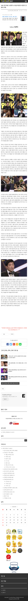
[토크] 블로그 (8, 494)
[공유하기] (6, 334)
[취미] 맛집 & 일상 (9, 492)
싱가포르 (8, 481)
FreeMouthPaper (7, 395)
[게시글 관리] (7, 334)
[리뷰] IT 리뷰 (8, 452)
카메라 (8, 456)
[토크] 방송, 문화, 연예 (13, 10)
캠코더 (8, 458)
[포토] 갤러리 (8, 489)
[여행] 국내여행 (8, 477)
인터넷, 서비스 (10, 467)
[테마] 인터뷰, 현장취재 (10, 469)
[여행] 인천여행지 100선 (10, 487)
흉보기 (6, 496)
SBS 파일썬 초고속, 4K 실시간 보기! (10, 17)
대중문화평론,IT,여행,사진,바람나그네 (9, 396)
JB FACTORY (16, 599)
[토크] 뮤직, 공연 (9, 471)
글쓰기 (3, 592)
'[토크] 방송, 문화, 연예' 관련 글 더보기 (10, 383)
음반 (7, 463)
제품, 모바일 (9, 454)
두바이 (7, 485)
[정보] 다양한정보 (9, 473)
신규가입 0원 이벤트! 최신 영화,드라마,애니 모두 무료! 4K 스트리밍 (10, 19)
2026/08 (14, 506)
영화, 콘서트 (9, 465)
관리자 (3, 590)
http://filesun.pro (6, 14)
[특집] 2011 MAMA (9, 475)
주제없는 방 (7, 498)
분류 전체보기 (7, 448)
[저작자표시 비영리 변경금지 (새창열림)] (16, 334)
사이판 (8, 483)
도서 (7, 461)
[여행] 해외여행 (8, 479)
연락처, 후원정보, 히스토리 (8, 432)
